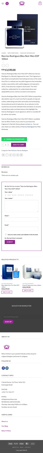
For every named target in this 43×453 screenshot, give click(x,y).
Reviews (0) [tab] (5, 167)
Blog (21, 447)
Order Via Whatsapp (15, 139)
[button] (3, 3)
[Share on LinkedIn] (21, 155)
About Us (15, 447)
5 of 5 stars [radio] (28, 195)
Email (7, 225)
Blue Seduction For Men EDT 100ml (10, 286)
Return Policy (6, 431)
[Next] (41, 280)
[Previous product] (7, 65)
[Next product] (3, 65)
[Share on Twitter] (10, 155)
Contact (28, 447)
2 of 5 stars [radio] (9, 195)
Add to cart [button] (7, 292)
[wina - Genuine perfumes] (21, 3)
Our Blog (5, 426)
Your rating (9, 192)
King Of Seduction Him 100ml (31, 285)
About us (5, 421)
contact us (28, 124)
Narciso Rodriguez (27, 53)
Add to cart (18, 145)
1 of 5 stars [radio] (5, 195)
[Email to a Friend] (14, 155)
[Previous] (1, 280)
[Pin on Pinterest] (17, 155)
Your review (9, 198)
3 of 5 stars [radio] (13, 195)
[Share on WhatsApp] (3, 155)
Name (7, 216)
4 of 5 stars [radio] (20, 195)
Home (4, 53)
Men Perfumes (13, 53)
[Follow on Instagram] (7, 368)
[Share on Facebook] (7, 155)
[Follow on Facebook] (3, 368)
